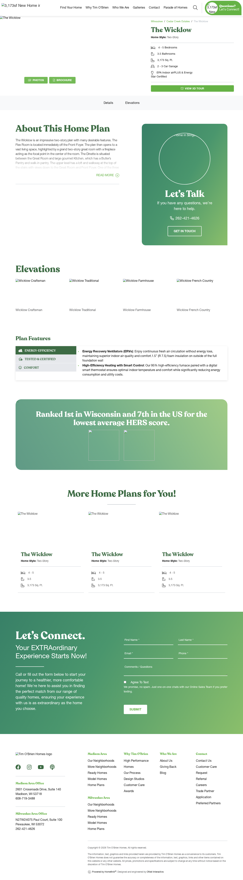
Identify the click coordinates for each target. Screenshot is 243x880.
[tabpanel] (151, 363)
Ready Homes (97, 773)
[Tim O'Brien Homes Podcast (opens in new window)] (52, 768)
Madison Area (97, 754)
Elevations (132, 103)
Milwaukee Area (99, 798)
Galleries (139, 7)
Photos (38, 80)
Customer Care (134, 785)
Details (108, 103)
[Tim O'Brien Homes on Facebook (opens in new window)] (18, 768)
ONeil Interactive (155, 872)
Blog (163, 773)
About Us (166, 761)
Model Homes (97, 779)
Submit (135, 709)
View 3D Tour (194, 89)
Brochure (66, 80)
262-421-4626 (187, 219)
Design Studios (134, 779)
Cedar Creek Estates (178, 22)
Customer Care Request (206, 770)
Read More (105, 175)
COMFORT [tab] (31, 368)
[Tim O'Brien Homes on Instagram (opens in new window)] (29, 768)
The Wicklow (36, 554)
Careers (201, 785)
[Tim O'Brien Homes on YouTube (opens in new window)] (41, 768)
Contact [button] (154, 7)
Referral (201, 779)
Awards (129, 791)
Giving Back (168, 767)
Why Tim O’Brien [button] (97, 7)
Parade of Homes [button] (175, 7)
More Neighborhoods (102, 767)
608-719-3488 (25, 798)
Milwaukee (157, 22)
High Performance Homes (136, 764)
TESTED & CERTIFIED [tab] (40, 359)
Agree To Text (139, 682)
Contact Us (203, 761)
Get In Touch (185, 231)
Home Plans (96, 785)
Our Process (132, 773)
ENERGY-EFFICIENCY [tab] (40, 351)
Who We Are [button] (120, 7)
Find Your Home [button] (71, 7)
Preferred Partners (208, 803)
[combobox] (195, 8)
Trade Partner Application (205, 794)
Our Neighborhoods (101, 761)
